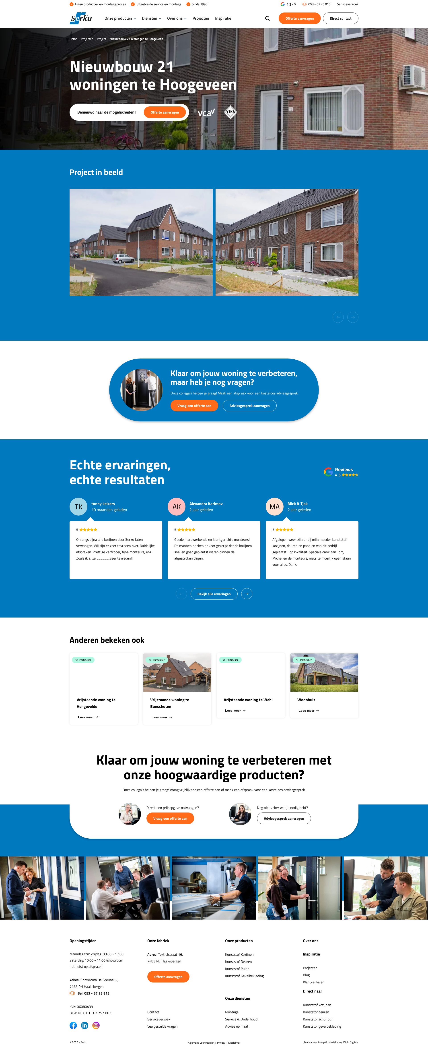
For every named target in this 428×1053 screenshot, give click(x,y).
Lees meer (86, 717)
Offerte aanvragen (300, 18)
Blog (306, 975)
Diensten (149, 18)
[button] (246, 593)
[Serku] (81, 18)
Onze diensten (237, 998)
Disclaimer (234, 1043)
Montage (232, 1012)
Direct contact (341, 18)
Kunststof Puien (237, 968)
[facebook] (73, 1025)
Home (73, 38)
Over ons (175, 18)
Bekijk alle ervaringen (214, 594)
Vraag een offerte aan (194, 405)
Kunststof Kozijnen (239, 954)
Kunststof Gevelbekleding (244, 975)
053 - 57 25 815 (319, 4)
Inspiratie (223, 18)
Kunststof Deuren (238, 961)
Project (101, 38)
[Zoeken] (267, 19)
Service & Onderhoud (241, 1019)
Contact (153, 1012)
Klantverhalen (313, 982)
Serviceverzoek (347, 4)
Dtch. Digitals (350, 1042)
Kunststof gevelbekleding (322, 1026)
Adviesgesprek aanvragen (250, 405)
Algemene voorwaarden (201, 1043)
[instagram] (96, 1025)
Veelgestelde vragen (162, 1026)
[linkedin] (84, 1025)
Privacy (221, 1043)
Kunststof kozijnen (317, 1004)
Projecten (201, 18)
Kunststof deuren (316, 1012)
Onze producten (118, 18)
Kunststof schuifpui (317, 1019)
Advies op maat (236, 1026)
